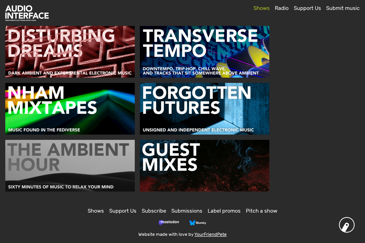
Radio (282, 8)
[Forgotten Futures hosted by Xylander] (204, 109)
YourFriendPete (210, 234)
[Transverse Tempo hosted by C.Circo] (204, 52)
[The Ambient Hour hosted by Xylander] (70, 166)
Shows (261, 8)
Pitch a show (261, 211)
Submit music (343, 8)
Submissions (186, 211)
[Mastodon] (169, 222)
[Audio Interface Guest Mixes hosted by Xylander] (204, 166)
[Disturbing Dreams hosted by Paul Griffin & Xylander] (70, 52)
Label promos (224, 211)
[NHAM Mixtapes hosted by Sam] (70, 109)
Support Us (307, 8)
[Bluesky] (197, 222)
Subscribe (154, 211)
